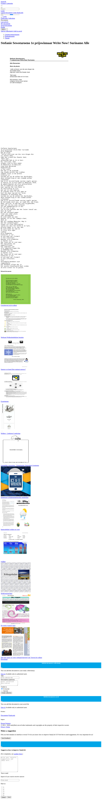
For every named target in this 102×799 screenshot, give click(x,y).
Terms (8, 727)
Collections (11, 18)
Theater (7, 38)
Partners (8, 723)
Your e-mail (4, 773)
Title (2, 676)
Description (8, 679)
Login (3, 11)
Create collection (6, 693)
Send (9, 797)
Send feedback (6, 738)
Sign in (3, 674)
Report (3, 723)
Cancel (4, 797)
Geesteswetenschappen (12, 34)
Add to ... (4, 29)
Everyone (6, 689)
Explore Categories (7, 3)
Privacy (3, 727)
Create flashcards (17, 13)
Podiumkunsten (10, 36)
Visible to (4, 687)
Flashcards (4, 18)
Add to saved (18, 31)
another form (18, 754)
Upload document (6, 13)
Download (4, 659)
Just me (5, 691)
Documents (4, 715)
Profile (3, 27)
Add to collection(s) (7, 31)
